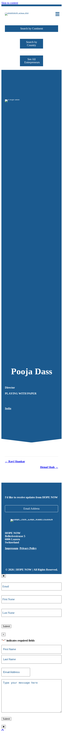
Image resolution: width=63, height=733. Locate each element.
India (8, 408)
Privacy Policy (28, 548)
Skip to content (9, 2)
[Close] (3, 576)
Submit (6, 626)
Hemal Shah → (49, 467)
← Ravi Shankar (15, 461)
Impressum (11, 548)
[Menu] (57, 14)
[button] (31, 28)
